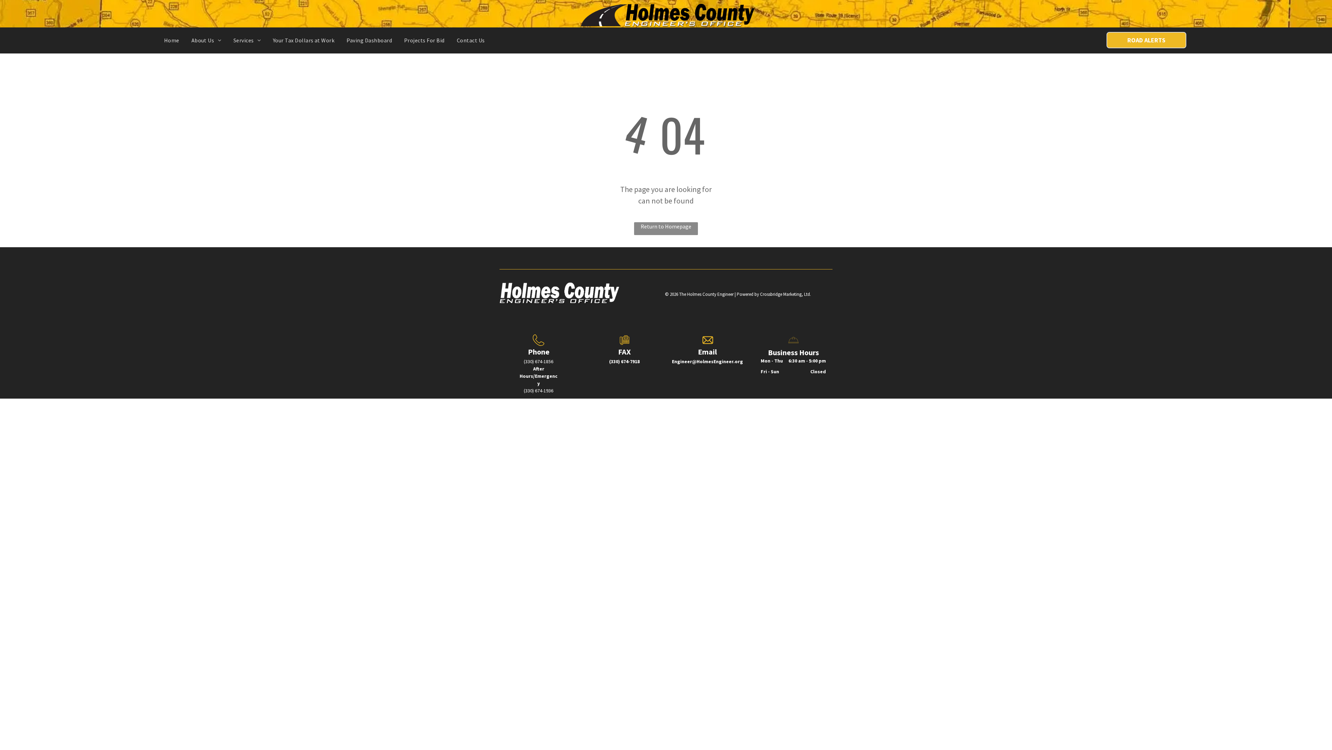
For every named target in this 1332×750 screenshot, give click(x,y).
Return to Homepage (666, 226)
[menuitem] (174, 40)
